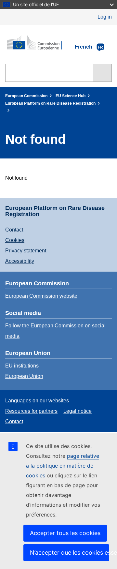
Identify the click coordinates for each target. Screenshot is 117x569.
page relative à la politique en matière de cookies (62, 466)
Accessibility (19, 261)
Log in (105, 17)
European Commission (26, 96)
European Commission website (41, 296)
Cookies (14, 240)
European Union (24, 376)
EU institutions (22, 365)
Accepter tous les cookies (65, 533)
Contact (14, 229)
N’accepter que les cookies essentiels (69, 552)
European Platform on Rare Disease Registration (50, 103)
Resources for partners (31, 411)
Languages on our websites (37, 400)
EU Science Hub (70, 96)
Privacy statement (25, 250)
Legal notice (77, 411)
